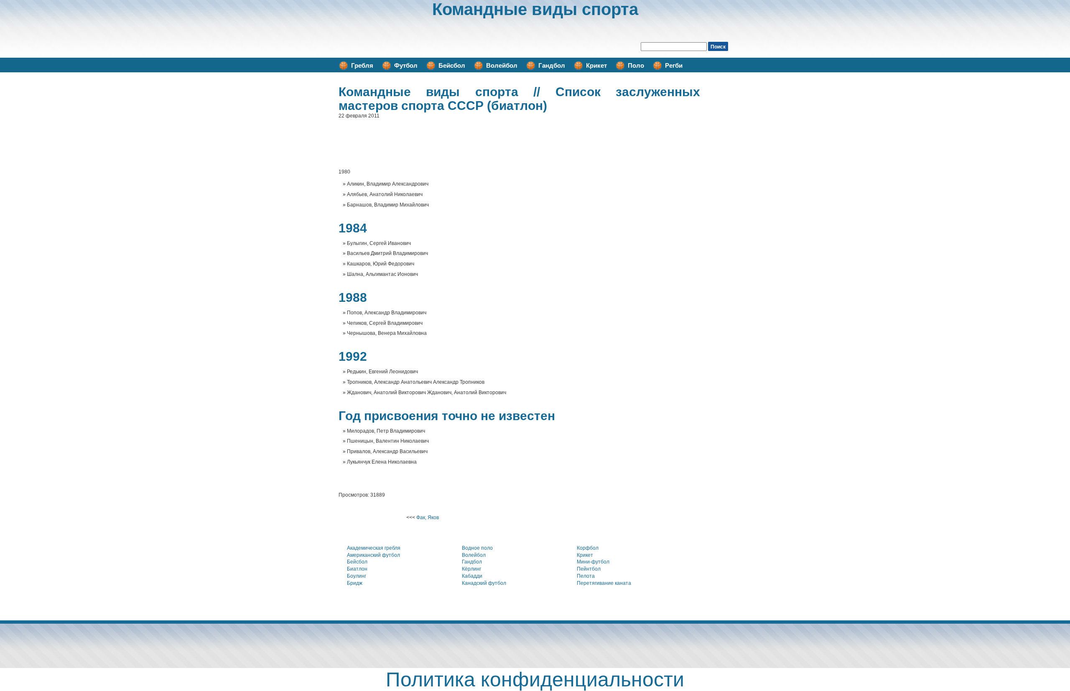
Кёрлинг (471, 569)
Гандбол (551, 65)
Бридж (354, 583)
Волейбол (501, 65)
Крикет (596, 65)
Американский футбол (373, 555)
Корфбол (588, 548)
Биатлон (357, 569)
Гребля (362, 65)
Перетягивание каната (604, 583)
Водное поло (477, 548)
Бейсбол (451, 65)
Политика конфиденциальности (535, 679)
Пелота (586, 576)
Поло (636, 65)
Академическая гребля (373, 548)
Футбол (406, 65)
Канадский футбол (484, 583)
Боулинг (356, 576)
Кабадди (472, 576)
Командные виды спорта (535, 9)
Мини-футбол (593, 562)
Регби (674, 65)
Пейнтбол (589, 569)
